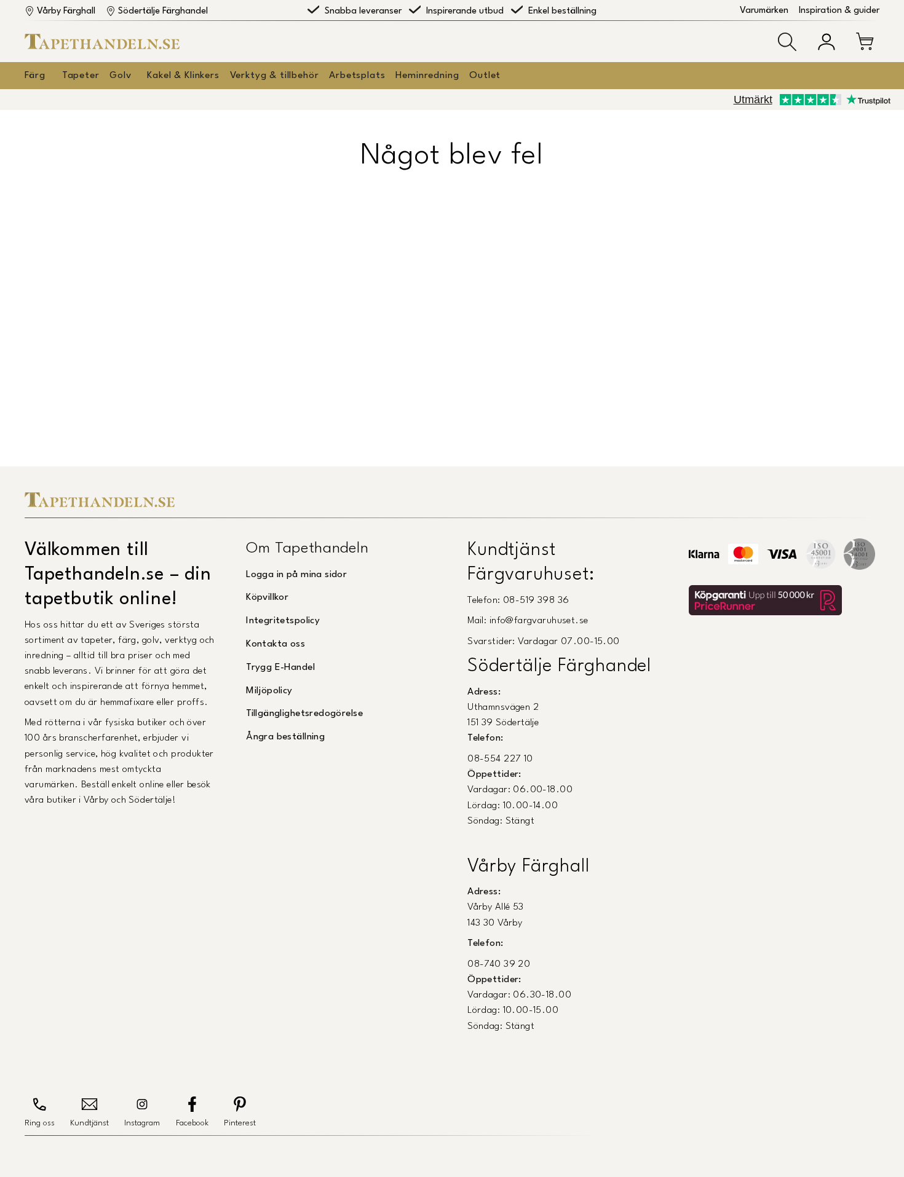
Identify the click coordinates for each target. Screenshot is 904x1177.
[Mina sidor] (826, 41)
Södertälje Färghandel (163, 11)
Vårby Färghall (66, 11)
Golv (120, 76)
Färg (35, 76)
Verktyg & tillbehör (274, 76)
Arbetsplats (357, 76)
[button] (787, 42)
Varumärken (764, 10)
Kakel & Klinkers (183, 76)
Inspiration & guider (839, 10)
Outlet (485, 76)
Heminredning (427, 76)
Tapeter (81, 76)
